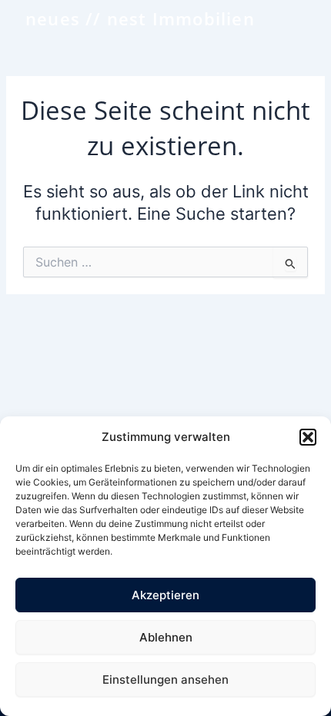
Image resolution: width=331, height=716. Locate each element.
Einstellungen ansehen (165, 679)
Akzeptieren (165, 595)
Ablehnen (165, 637)
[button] (308, 437)
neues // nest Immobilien (140, 18)
